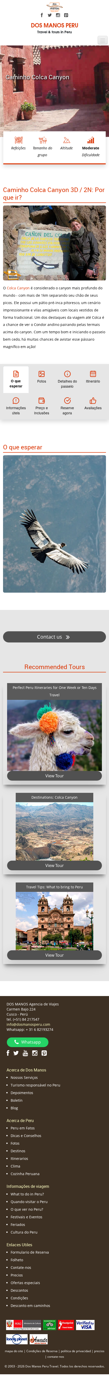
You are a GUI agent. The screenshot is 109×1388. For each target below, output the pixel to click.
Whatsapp (31, 1042)
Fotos (15, 1143)
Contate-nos (21, 1267)
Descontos (19, 1290)
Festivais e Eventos (26, 1216)
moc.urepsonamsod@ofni (28, 1024)
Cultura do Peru (24, 1232)
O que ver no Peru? (27, 1209)
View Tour (54, 776)
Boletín (17, 1100)
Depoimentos (22, 1092)
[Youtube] (25, 1053)
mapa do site (14, 1351)
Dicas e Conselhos (26, 1135)
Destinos (18, 1150)
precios (99, 1351)
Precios (17, 1275)
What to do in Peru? (27, 1194)
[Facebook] (42, 15)
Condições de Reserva (42, 1351)
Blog (14, 1108)
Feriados (18, 1224)
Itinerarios (19, 1158)
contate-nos (55, 1356)
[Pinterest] (66, 15)
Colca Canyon (18, 288)
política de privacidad (76, 1351)
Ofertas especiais (25, 1282)
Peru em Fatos (23, 1128)
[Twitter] (50, 15)
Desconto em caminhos (30, 1305)
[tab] (16, 379)
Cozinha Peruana (25, 1173)
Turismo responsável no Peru (35, 1085)
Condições (19, 1298)
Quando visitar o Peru (29, 1201)
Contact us (50, 636)
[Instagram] (58, 15)
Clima (15, 1166)
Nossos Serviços (24, 1077)
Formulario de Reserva (30, 1252)
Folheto (17, 1259)
